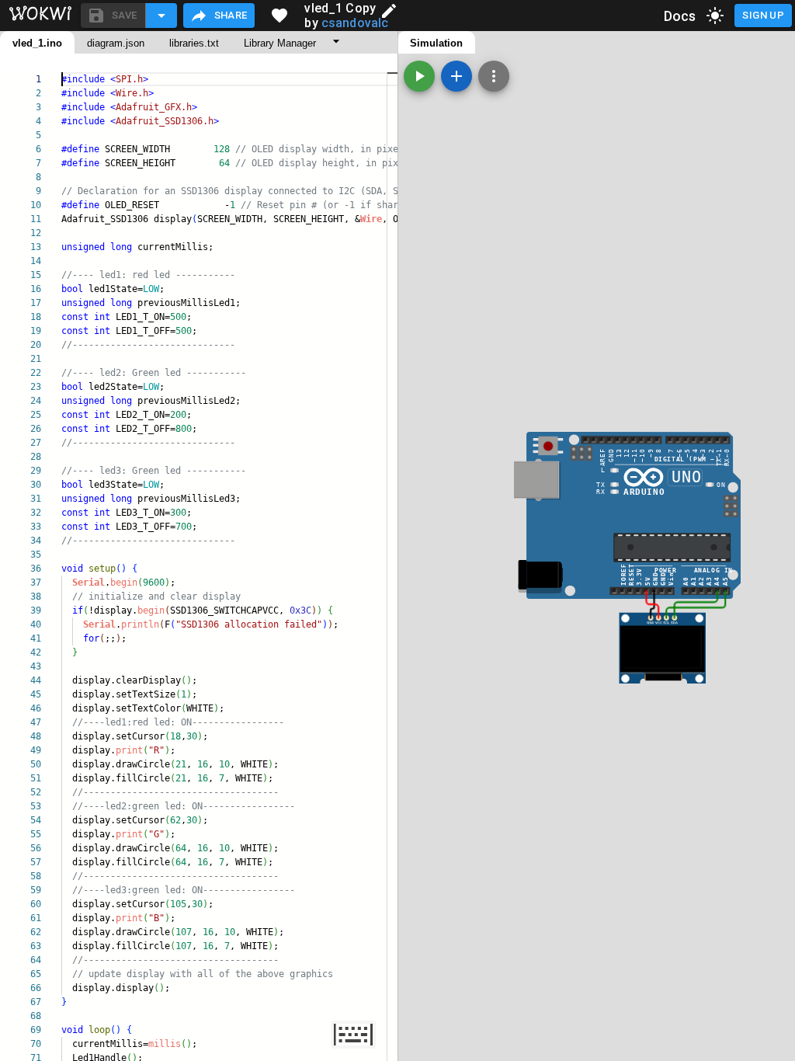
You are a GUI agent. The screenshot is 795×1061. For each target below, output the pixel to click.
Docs (680, 16)
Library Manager (280, 43)
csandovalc (355, 23)
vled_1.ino (37, 43)
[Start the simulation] (419, 76)
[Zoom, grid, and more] (493, 76)
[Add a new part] (456, 76)
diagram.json (115, 43)
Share (231, 15)
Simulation (436, 43)
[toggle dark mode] (715, 15)
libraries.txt (194, 43)
